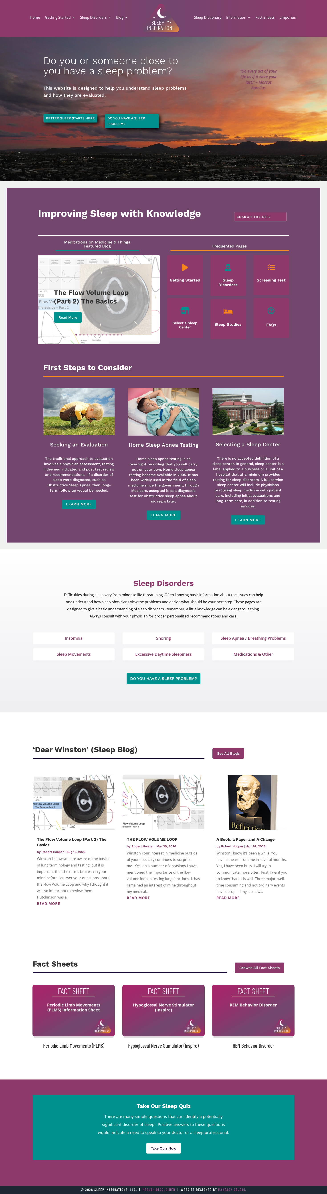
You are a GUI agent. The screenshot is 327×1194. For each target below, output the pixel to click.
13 (121, 335)
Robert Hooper (53, 852)
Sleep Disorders (93, 17)
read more (48, 903)
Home (35, 17)
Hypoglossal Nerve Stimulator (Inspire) (163, 1045)
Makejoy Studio (231, 1189)
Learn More (79, 504)
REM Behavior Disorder (253, 1045)
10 (110, 335)
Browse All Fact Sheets (259, 968)
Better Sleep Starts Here (70, 118)
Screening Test (271, 280)
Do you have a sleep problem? (126, 121)
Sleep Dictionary (207, 17)
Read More (68, 317)
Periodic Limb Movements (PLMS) (73, 1045)
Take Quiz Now (163, 1148)
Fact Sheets (265, 17)
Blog (119, 17)
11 (114, 335)
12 (118, 335)
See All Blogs (228, 753)
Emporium (288, 17)
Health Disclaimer (159, 1189)
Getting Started (58, 17)
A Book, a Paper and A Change (245, 839)
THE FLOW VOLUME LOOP (152, 839)
